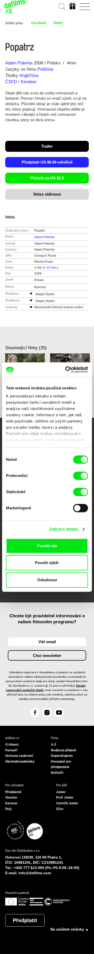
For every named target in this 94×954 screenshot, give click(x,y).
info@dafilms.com (35, 873)
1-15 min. (50, 267)
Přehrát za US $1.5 (47, 178)
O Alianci (12, 744)
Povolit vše (47, 546)
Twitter (58, 23)
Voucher (11, 797)
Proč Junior (64, 797)
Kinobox (29, 81)
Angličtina (28, 75)
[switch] (80, 476)
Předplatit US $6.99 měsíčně (47, 162)
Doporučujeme (62, 756)
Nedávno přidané (63, 750)
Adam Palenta (18, 63)
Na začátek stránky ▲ (69, 929)
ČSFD (11, 81)
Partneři (11, 750)
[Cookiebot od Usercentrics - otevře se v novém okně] (66, 369)
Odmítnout (47, 580)
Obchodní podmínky (20, 761)
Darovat (11, 803)
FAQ (8, 809)
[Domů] (15, 6)
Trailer (47, 146)
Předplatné (13, 792)
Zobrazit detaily (63, 529)
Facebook (38, 23)
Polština (45, 69)
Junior (61, 792)
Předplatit (25, 920)
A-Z (53, 744)
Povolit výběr (47, 562)
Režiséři (57, 773)
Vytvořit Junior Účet (67, 806)
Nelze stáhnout (47, 194)
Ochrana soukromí (19, 756)
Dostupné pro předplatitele (61, 764)
